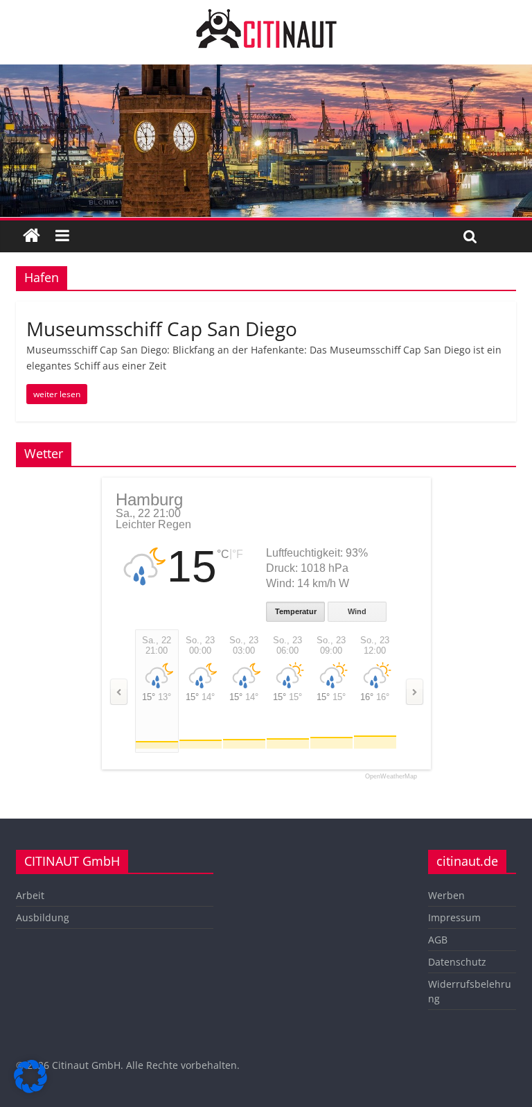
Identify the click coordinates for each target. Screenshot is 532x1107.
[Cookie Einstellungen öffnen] (30, 1089)
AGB (437, 939)
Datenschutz (457, 961)
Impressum (454, 917)
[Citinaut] (266, 15)
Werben (446, 895)
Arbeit (30, 895)
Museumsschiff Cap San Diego (161, 328)
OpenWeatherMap (391, 777)
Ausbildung (42, 917)
